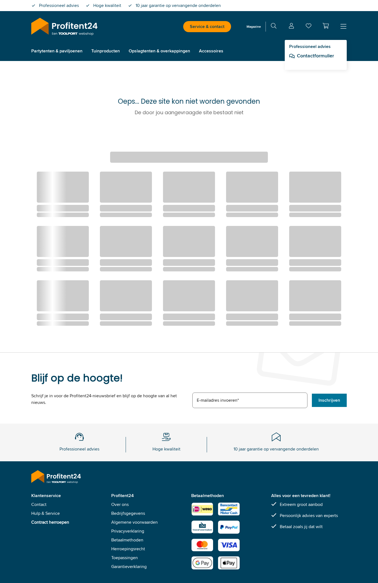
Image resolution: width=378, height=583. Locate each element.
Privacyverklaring (127, 531)
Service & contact (207, 26)
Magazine (254, 26)
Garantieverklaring (129, 566)
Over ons (120, 504)
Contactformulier (315, 55)
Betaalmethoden (127, 540)
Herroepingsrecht (128, 549)
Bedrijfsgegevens (128, 513)
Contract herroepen (50, 522)
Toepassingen (124, 557)
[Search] (273, 26)
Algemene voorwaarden (134, 522)
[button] (325, 26)
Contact (38, 504)
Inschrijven (329, 400)
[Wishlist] (308, 27)
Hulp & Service (45, 513)
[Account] (291, 26)
